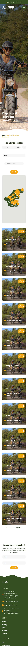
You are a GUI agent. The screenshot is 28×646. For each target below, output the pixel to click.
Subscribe (14, 568)
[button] (14, 172)
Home (3, 135)
